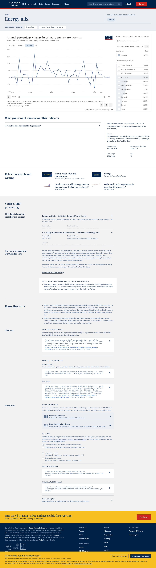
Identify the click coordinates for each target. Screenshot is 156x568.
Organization (108, 535)
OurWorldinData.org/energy (15, 106)
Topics (81, 531)
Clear (146, 51)
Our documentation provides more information (69, 439)
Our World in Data (14, 4)
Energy (111, 19)
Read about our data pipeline (52, 272)
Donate (141, 4)
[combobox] (104, 4)
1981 (14, 97)
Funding (107, 539)
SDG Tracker (83, 551)
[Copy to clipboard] (107, 341)
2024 (109, 97)
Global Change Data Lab (37, 528)
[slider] (19, 97)
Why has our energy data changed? (100, 109)
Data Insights (84, 539)
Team (106, 543)
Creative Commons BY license (61, 320)
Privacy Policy (66, 563)
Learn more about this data (95, 101)
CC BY (27, 106)
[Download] (101, 105)
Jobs (105, 546)
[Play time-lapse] (9, 97)
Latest (47, 4)
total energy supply (129, 126)
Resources (55, 4)
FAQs (41, 540)
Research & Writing (136, 531)
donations (35, 559)
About (66, 4)
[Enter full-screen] (110, 105)
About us (107, 531)
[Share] (106, 105)
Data (41, 4)
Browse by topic (30, 4)
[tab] (11, 45)
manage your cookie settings (83, 563)
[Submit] (119, 4)
